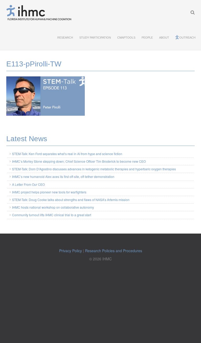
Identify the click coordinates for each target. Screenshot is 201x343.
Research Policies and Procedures (113, 250)
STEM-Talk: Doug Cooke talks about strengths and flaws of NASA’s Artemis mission (71, 199)
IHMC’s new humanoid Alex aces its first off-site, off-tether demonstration (63, 176)
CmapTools (126, 37)
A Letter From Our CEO (28, 184)
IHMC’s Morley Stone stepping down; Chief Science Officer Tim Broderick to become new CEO (79, 161)
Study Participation (95, 37)
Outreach (187, 37)
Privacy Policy (70, 250)
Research (65, 37)
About (164, 37)
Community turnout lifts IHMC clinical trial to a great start (51, 215)
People (147, 37)
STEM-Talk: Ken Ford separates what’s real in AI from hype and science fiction (67, 153)
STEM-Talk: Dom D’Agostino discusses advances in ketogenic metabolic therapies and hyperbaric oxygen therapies (94, 169)
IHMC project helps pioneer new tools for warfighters (49, 192)
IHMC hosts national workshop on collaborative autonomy (53, 207)
